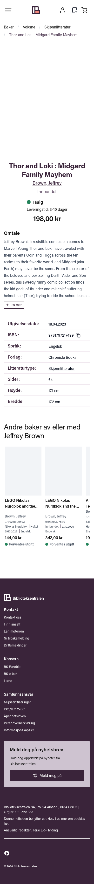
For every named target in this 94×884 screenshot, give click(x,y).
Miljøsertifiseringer (17, 702)
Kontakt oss (12, 617)
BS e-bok (10, 673)
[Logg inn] (62, 10)
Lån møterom (14, 631)
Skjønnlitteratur (57, 26)
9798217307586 (55, 522)
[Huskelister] (75, 10)
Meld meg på (50, 775)
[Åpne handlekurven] (84, 10)
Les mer (16, 304)
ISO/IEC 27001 (15, 709)
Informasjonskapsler (19, 730)
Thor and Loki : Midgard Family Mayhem (43, 34)
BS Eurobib (12, 666)
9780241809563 (15, 522)
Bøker (9, 26)
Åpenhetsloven (15, 716)
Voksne (29, 26)
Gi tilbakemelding (16, 638)
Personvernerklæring (19, 723)
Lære (8, 680)
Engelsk (55, 346)
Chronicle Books (62, 357)
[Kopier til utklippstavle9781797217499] (78, 335)
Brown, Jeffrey (47, 183)
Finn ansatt (12, 624)
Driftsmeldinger (15, 645)
